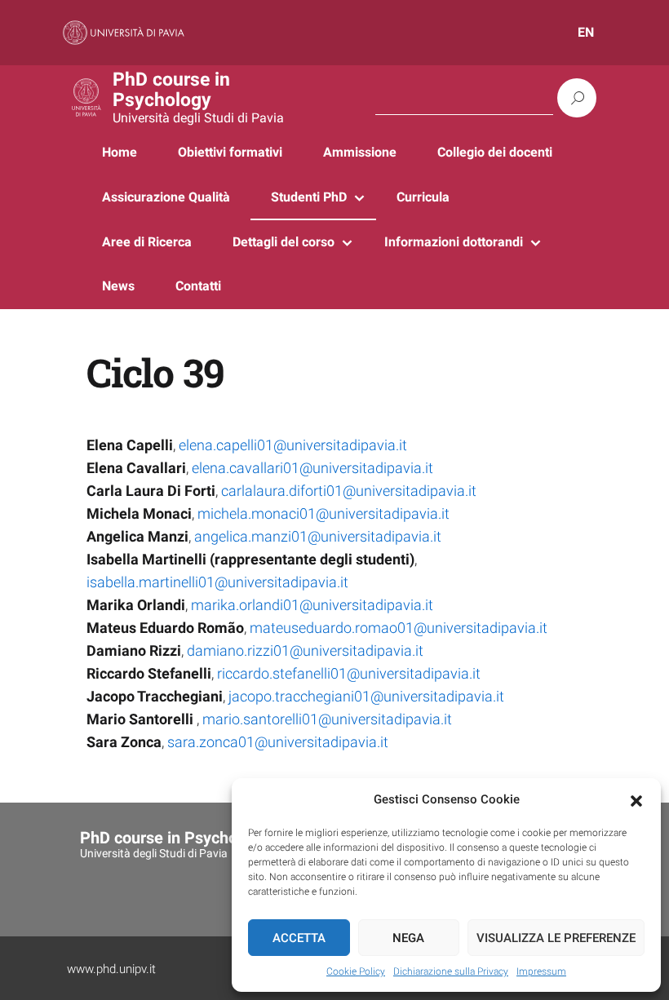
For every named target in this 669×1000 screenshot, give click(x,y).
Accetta (299, 938)
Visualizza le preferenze (556, 938)
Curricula (423, 197)
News (118, 286)
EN (586, 32)
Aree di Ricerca (147, 242)
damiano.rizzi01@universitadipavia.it (305, 650)
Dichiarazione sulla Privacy (450, 971)
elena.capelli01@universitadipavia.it (293, 445)
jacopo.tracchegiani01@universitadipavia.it (366, 696)
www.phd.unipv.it (111, 969)
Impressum (541, 971)
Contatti (198, 286)
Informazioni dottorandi (453, 242)
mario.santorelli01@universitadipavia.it (325, 719)
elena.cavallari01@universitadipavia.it (312, 467)
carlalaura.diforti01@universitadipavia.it (348, 490)
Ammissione (360, 152)
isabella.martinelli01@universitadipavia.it (217, 582)
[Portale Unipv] (123, 31)
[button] (636, 800)
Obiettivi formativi (230, 152)
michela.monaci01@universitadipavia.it (323, 513)
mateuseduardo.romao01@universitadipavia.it (398, 627)
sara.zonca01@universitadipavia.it (277, 741)
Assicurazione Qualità (166, 197)
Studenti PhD (309, 197)
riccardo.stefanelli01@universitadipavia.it (349, 673)
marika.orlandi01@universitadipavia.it (312, 604)
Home (119, 152)
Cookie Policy (355, 971)
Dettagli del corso (283, 242)
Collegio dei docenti (494, 152)
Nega (408, 938)
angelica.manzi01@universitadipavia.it (317, 536)
